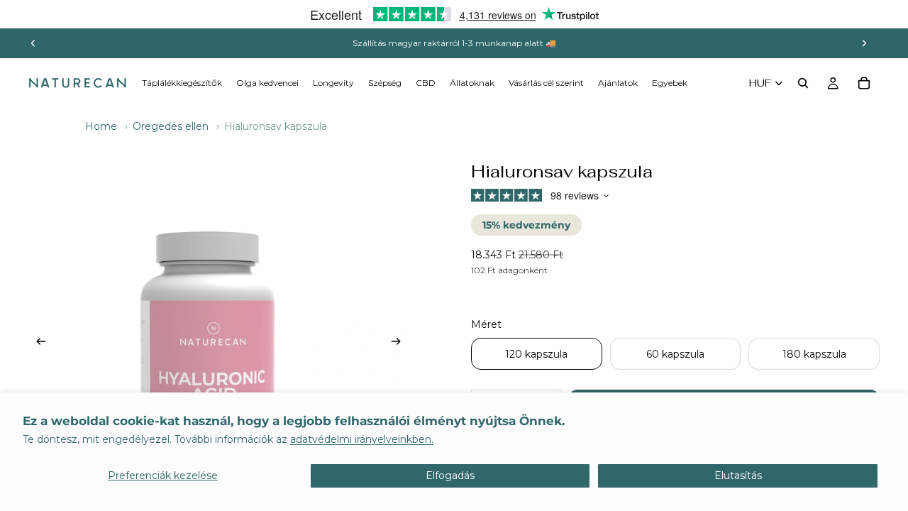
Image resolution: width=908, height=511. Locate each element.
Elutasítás (738, 475)
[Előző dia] (33, 43)
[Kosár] (864, 83)
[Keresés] (803, 83)
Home (101, 126)
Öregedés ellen (171, 126)
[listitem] (669, 83)
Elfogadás (450, 475)
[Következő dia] (864, 43)
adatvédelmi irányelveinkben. (361, 439)
